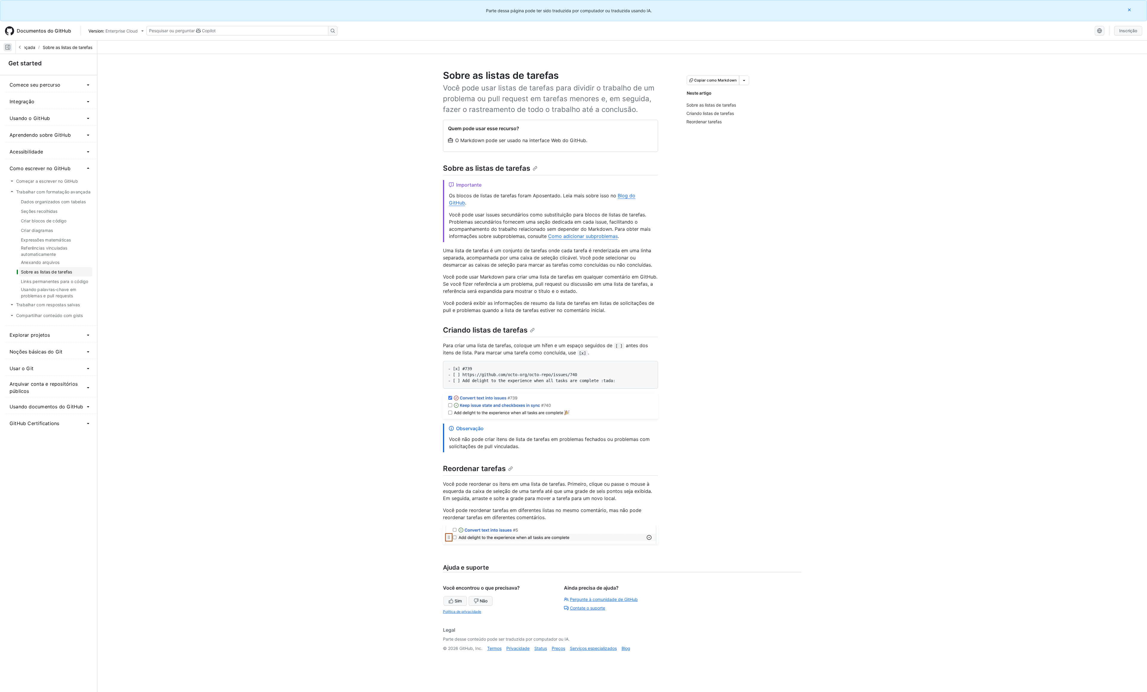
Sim (458, 600)
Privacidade (518, 648)
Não (483, 600)
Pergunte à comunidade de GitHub (604, 599)
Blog (626, 648)
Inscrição (1128, 30)
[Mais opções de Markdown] (744, 80)
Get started (25, 63)
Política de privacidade (462, 611)
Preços (558, 648)
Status (540, 648)
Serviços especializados (593, 648)
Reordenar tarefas (474, 468)
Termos (494, 648)
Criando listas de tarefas (485, 330)
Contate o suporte (587, 608)
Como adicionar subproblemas (583, 236)
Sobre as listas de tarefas (67, 47)
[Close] (1130, 9)
